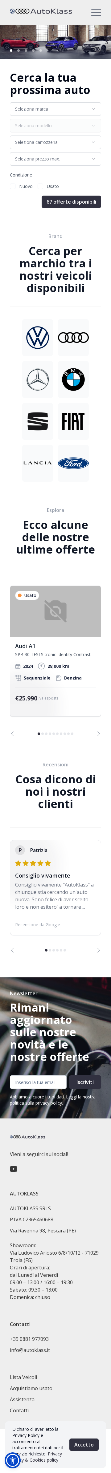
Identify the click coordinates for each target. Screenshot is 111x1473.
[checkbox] (12, 186)
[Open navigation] (96, 13)
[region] (55, 661)
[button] (12, 1460)
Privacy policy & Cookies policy (37, 1457)
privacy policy (48, 1103)
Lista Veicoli (23, 1377)
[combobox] (55, 109)
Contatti (19, 1410)
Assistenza (22, 1399)
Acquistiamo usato (31, 1388)
